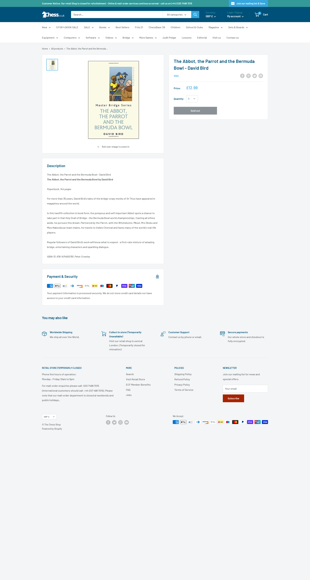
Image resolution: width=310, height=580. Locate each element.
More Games (146, 37)
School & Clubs (194, 27)
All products (57, 48)
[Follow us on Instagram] (120, 422)
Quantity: (179, 98)
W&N (176, 76)
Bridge (126, 37)
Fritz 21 (139, 27)
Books (102, 27)
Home (45, 48)
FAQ (128, 389)
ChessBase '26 (157, 27)
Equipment (48, 37)
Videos (109, 37)
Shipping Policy (183, 374)
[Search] (195, 14)
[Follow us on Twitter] (114, 422)
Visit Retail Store (135, 379)
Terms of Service (183, 389)
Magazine (214, 27)
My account (234, 16)
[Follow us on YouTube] (126, 422)
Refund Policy (182, 379)
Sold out (195, 110)
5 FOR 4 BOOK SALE (67, 27)
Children (175, 27)
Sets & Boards (236, 27)
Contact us (233, 37)
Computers (70, 37)
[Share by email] (260, 75)
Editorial (202, 37)
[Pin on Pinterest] (248, 75)
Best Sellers (122, 27)
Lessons (186, 37)
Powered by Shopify (52, 428)
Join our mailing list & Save (250, 3)
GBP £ (46, 416)
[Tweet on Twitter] (254, 75)
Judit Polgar (169, 37)
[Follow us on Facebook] (108, 422)
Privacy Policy (182, 384)
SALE (87, 27)
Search (130, 374)
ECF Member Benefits (138, 384)
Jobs (129, 394)
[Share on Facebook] (242, 75)
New (44, 27)
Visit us (216, 37)
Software (91, 37)
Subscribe (233, 398)
